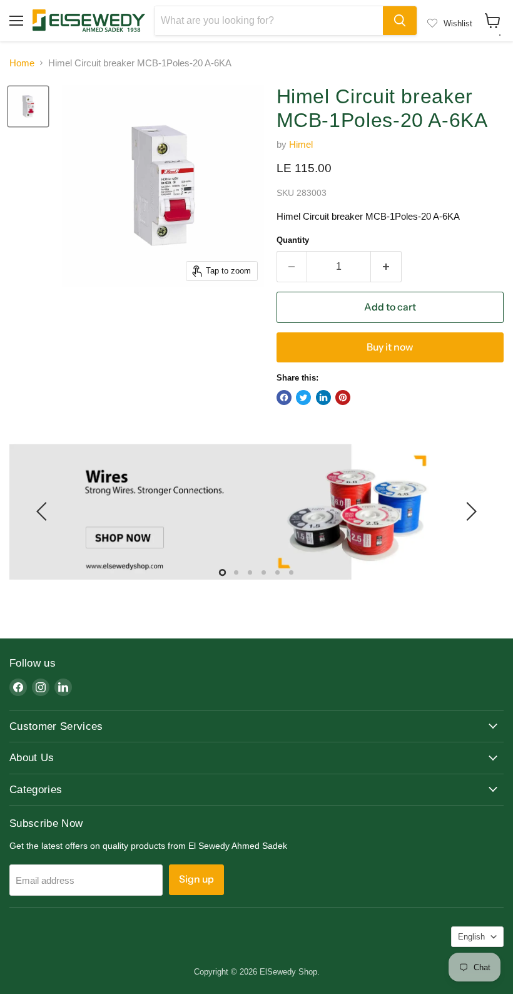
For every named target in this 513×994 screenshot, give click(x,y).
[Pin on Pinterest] (342, 397)
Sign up (196, 879)
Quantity (293, 240)
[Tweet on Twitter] (303, 397)
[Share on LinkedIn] (323, 397)
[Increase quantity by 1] (386, 266)
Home (21, 63)
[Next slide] (469, 511)
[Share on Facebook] (284, 397)
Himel (301, 144)
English (471, 936)
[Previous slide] (43, 511)
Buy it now (390, 347)
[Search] (400, 20)
